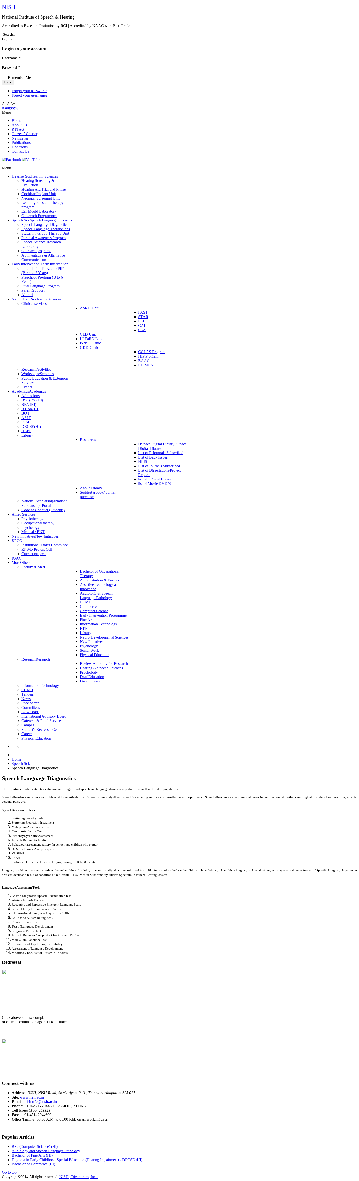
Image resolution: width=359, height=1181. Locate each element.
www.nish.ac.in (32, 1097)
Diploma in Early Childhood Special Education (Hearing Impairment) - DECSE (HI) (77, 1160)
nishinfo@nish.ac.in (40, 1102)
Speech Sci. (21, 763)
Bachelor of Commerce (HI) (33, 1164)
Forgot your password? (29, 91)
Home (16, 759)
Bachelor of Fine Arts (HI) (32, 1155)
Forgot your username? (29, 95)
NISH (8, 7)
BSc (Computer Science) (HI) (35, 1146)
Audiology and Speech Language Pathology (46, 1151)
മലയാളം (10, 108)
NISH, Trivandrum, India (78, 1177)
